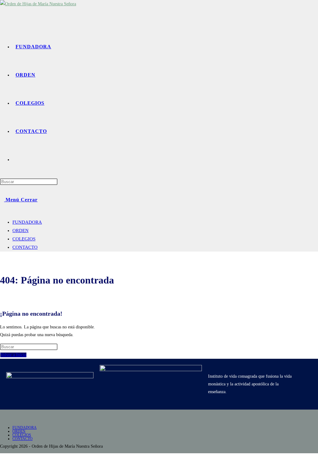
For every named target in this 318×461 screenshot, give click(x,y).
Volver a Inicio (13, 355)
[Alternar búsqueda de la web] (17, 159)
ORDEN (20, 230)
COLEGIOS (23, 238)
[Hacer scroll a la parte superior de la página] (1, 457)
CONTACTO (25, 247)
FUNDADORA (27, 222)
